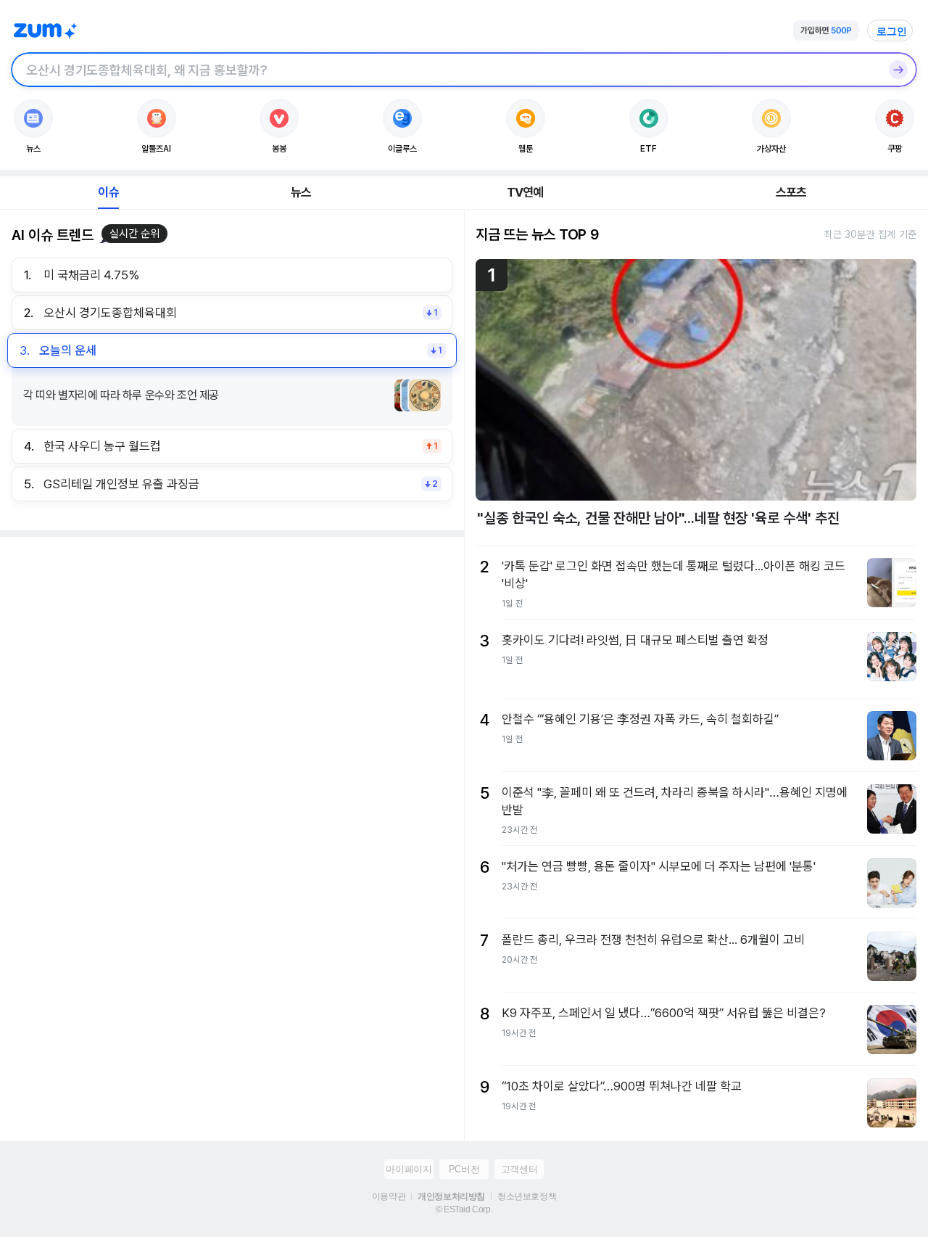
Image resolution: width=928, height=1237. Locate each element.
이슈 (108, 192)
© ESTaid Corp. (464, 1209)
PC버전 (464, 1169)
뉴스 (301, 192)
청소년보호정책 (526, 1196)
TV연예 (525, 192)
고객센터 (519, 1169)
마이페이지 (408, 1169)
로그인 (892, 31)
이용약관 (388, 1196)
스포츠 (791, 192)
